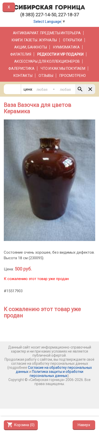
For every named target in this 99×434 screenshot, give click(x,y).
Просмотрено (72, 76)
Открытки (72, 40)
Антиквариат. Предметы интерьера (47, 33)
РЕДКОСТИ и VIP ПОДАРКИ (60, 54)
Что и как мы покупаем (63, 68)
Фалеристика (21, 68)
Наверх (84, 425)
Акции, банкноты (30, 47)
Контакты (22, 76)
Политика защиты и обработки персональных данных (57, 374)
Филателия (20, 54)
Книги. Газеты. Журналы (34, 40)
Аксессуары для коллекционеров (47, 61)
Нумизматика (66, 47)
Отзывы (46, 76)
